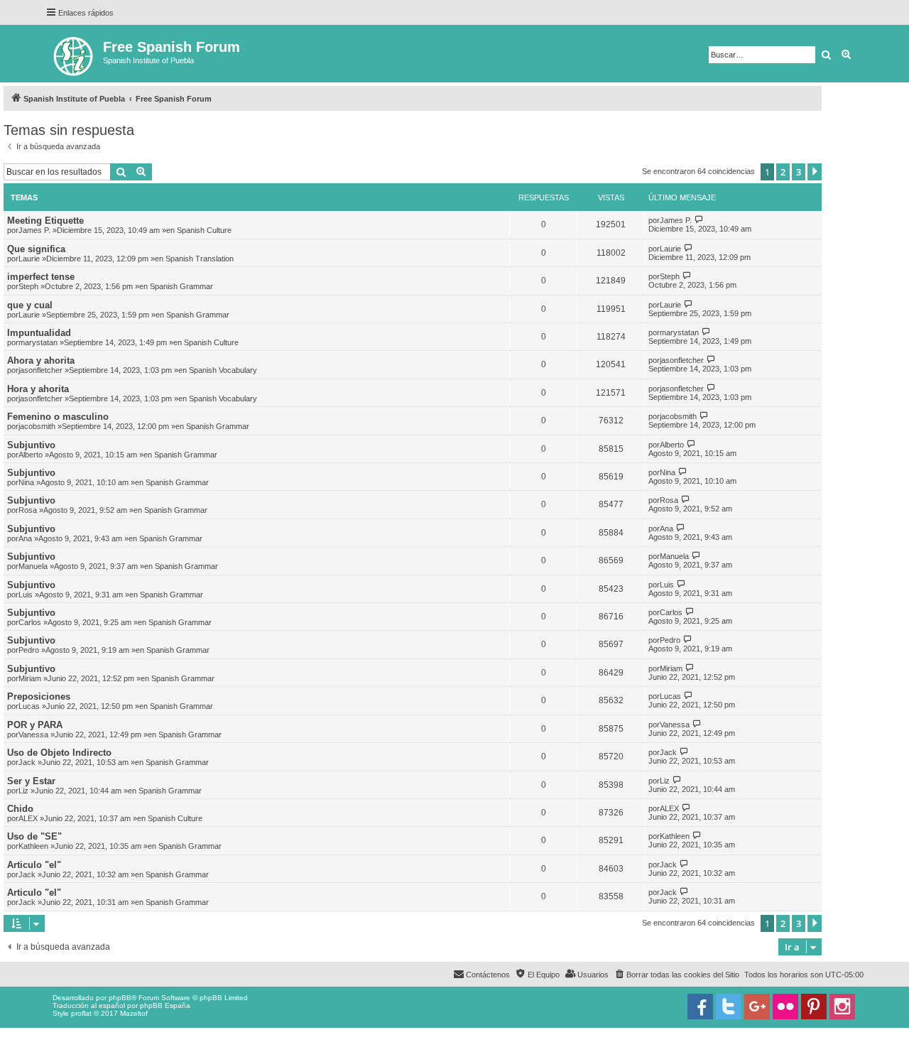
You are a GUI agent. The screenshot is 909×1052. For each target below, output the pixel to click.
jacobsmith (36, 426)
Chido (20, 808)
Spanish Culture (204, 230)
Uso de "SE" (34, 836)
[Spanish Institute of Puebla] (74, 53)
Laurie (29, 258)
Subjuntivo (31, 445)
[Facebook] (700, 1006)
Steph (28, 286)
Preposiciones (38, 696)
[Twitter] (728, 1006)
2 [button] (782, 172)
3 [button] (798, 172)
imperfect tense (41, 276)
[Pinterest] (814, 1006)
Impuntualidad (39, 332)
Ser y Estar (31, 781)
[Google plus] (757, 1006)
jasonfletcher (40, 370)
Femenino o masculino (58, 416)
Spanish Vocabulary (223, 370)
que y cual (30, 305)
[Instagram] (842, 1006)
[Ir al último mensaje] (699, 219)
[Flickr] (785, 1006)
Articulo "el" (34, 865)
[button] (814, 171)
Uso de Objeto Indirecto (59, 752)
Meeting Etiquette (45, 220)
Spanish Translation (199, 258)
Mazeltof (134, 1013)
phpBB (120, 998)
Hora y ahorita (38, 389)
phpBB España (165, 1005)
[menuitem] (676, 974)
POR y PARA (34, 725)
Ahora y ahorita (41, 360)
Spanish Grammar (181, 286)
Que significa (36, 249)
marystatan (38, 342)
